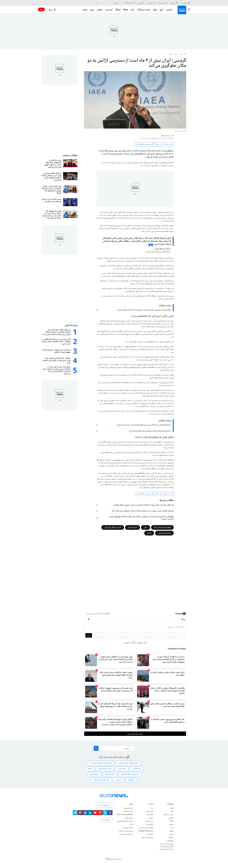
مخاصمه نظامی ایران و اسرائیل (128, 763)
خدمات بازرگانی (128, 811)
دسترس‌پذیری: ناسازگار (126, 831)
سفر (132, 9)
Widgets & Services (146, 831)
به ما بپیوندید (149, 821)
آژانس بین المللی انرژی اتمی (112, 527)
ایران (170, 54)
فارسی (185, 3)
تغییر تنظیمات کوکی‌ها (126, 834)
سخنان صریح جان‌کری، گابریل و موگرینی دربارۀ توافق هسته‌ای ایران (150, 431)
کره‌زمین (108, 9)
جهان (155, 9)
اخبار (181, 54)
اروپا (161, 9)
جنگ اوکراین (137, 768)
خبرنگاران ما (169, 840)
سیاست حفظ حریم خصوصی (124, 821)
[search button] (96, 3)
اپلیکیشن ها (149, 824)
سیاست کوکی (129, 817)
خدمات (151, 804)
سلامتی (100, 9)
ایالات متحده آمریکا (105, 768)
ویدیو (92, 9)
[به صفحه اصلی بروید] (182, 10)
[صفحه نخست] (185, 54)
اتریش (149, 533)
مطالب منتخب (69, 155)
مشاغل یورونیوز (128, 827)
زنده (41, 9)
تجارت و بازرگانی (143, 9)
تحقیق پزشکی (94, 774)
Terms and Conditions (125, 814)
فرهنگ (118, 9)
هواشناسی (150, 814)
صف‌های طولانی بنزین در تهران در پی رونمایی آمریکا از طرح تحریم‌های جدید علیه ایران (143, 511)
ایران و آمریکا (110, 774)
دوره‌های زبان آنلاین (147, 837)
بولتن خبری (149, 811)
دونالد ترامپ (122, 768)
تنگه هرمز (131, 780)
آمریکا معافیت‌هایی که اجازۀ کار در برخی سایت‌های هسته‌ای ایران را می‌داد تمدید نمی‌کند (144, 425)
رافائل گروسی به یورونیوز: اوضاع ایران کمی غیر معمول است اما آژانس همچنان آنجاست (144, 310)
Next (125, 9)
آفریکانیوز (150, 834)
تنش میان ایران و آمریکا (101, 780)
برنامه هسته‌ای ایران (164, 533)
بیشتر (131, 804)
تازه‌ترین (169, 9)
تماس (131, 824)
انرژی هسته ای (132, 527)
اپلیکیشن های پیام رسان (146, 827)
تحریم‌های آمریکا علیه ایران (129, 774)
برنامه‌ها (171, 837)
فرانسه (89, 768)
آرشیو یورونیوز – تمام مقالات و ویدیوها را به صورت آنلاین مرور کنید (166, 847)
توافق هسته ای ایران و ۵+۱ (162, 527)
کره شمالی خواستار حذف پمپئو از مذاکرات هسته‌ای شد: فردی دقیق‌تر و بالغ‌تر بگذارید (143, 505)
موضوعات (170, 804)
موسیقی (118, 780)
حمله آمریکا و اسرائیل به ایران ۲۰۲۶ (101, 763)
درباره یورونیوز (128, 808)
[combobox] (108, 3)
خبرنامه (107, 819)
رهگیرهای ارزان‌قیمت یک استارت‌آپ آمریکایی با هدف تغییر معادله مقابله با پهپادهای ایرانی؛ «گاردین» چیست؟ (141, 518)
